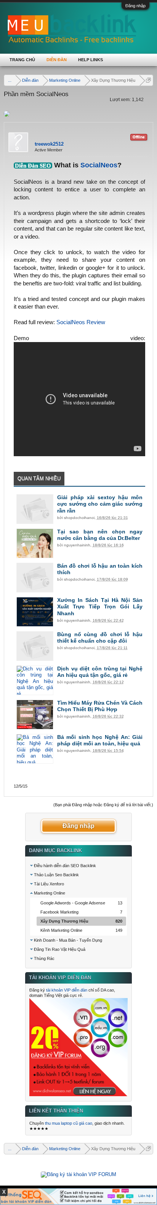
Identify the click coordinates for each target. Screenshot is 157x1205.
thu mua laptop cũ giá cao (68, 1123)
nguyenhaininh (77, 545)
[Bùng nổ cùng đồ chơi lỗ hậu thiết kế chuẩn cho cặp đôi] (34, 646)
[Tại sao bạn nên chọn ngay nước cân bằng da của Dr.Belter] (34, 543)
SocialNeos (98, 165)
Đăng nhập (135, 5)
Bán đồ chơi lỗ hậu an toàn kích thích (100, 569)
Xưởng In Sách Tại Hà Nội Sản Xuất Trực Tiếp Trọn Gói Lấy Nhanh (100, 607)
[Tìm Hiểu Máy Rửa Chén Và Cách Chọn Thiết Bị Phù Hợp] (34, 714)
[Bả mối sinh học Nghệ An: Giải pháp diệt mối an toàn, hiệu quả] (34, 749)
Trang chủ (22, 59)
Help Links (90, 59)
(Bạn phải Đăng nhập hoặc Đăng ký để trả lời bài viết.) (103, 804)
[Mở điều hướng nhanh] (148, 80)
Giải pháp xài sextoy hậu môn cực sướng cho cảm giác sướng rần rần (100, 504)
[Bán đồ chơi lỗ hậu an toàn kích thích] (34, 577)
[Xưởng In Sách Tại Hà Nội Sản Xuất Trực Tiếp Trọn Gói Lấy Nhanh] (34, 612)
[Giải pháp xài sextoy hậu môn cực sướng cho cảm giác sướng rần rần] (34, 509)
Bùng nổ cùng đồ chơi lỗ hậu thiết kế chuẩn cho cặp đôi (100, 637)
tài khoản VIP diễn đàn (66, 990)
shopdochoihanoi (79, 518)
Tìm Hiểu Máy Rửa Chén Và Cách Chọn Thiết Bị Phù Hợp (100, 706)
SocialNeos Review (80, 322)
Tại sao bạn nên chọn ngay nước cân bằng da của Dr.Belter (100, 534)
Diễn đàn (56, 59)
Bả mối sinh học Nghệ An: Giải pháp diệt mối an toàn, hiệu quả (100, 740)
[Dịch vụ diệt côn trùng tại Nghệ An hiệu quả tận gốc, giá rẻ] (34, 680)
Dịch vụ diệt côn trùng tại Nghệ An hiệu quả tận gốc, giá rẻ (100, 671)
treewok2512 (49, 144)
